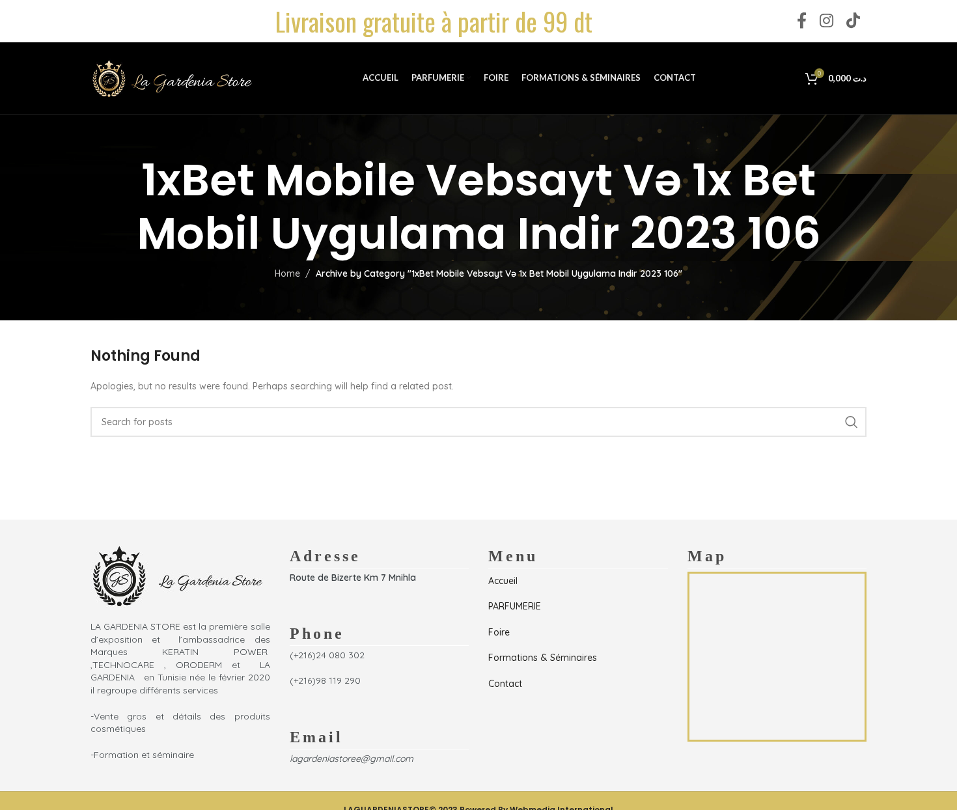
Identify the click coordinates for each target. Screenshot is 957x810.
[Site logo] (171, 77)
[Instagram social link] (826, 21)
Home (287, 273)
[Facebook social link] (801, 21)
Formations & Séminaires (542, 657)
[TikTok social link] (853, 21)
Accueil (503, 581)
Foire (499, 632)
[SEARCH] (852, 422)
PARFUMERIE (514, 606)
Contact (505, 684)
